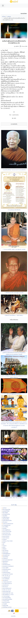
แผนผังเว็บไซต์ (6, 511)
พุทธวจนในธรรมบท (7, 588)
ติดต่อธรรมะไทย (6, 514)
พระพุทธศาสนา (6, 555)
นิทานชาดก (5, 586)
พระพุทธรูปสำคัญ (7, 597)
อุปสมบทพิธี (5, 605)
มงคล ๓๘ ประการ (7, 590)
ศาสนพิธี (5, 604)
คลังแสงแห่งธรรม (7, 569)
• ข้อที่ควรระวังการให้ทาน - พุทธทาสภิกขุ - (14, 315)
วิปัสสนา (5, 549)
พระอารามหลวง (6, 602)
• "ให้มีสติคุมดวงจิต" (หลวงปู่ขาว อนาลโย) (14, 292)
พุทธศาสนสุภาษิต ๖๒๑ (8, 593)
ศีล (3, 544)
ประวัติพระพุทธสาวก (7, 583)
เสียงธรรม (5, 563)
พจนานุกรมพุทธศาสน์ (7, 560)
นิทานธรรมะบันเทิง (7, 534)
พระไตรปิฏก (5, 556)
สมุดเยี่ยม (5, 515)
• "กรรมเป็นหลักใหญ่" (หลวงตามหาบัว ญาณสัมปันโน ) (14, 169)
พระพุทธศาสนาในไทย (7, 599)
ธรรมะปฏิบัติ (5, 567)
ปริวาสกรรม (5, 550)
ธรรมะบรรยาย (6, 536)
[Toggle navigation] (3, 5)
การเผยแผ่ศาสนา (7, 525)
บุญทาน (4, 545)
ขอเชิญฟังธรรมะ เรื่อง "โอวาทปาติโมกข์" (14, 497)
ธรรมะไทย (13, 616)
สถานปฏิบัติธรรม (6, 530)
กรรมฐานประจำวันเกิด (8, 574)
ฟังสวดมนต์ (5, 552)
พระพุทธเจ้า (5, 580)
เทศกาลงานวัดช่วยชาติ (8, 523)
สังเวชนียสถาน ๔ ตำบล (8, 594)
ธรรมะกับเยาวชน (6, 533)
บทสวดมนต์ (5, 571)
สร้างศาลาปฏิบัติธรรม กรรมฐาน (14, 394)
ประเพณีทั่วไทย (6, 578)
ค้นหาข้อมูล (5, 512)
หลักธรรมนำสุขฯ (6, 572)
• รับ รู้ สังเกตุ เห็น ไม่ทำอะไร (14, 210)
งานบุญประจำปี (6, 577)
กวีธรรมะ (5, 539)
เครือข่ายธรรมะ (6, 517)
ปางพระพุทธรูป (6, 596)
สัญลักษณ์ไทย (6, 519)
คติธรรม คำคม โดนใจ (8, 541)
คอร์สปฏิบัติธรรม (6, 553)
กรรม (4, 542)
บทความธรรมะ (6, 538)
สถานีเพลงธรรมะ (6, 564)
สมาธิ (4, 547)
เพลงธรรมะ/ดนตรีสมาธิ (8, 566)
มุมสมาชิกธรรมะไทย (7, 520)
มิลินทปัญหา (5, 561)
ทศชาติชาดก (6, 585)
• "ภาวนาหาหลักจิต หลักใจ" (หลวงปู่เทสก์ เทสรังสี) (14, 249)
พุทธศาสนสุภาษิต (7, 591)
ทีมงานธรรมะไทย (6, 509)
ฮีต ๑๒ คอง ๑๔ (6, 575)
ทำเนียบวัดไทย (6, 601)
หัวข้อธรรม (5, 558)
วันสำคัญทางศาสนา (7, 607)
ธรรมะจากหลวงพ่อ (7, 531)
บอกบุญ (9, 16)
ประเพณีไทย (5, 527)
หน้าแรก (4, 16)
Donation (5, 522)
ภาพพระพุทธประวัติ (7, 582)
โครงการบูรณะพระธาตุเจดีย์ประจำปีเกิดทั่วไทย (14, 480)
